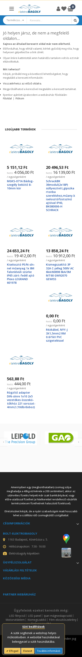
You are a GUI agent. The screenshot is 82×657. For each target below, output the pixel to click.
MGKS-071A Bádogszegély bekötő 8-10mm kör (20, 184)
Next (78, 442)
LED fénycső (17, 615)
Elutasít (27, 651)
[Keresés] (75, 20)
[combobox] (49, 20)
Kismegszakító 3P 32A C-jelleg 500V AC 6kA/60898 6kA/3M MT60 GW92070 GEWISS (60, 272)
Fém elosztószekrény (62, 619)
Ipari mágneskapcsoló (58, 615)
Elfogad (13, 651)
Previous (4, 442)
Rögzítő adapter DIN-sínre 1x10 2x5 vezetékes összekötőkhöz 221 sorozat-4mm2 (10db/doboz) (21, 400)
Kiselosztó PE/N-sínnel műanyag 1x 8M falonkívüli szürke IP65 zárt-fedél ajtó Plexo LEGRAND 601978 (21, 274)
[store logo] (30, 9)
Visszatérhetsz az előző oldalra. (22, 83)
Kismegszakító (36, 619)
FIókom (20, 98)
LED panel (34, 615)
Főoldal (7, 98)
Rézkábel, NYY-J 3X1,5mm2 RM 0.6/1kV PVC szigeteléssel (57, 335)
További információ (48, 651)
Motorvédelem (15, 619)
